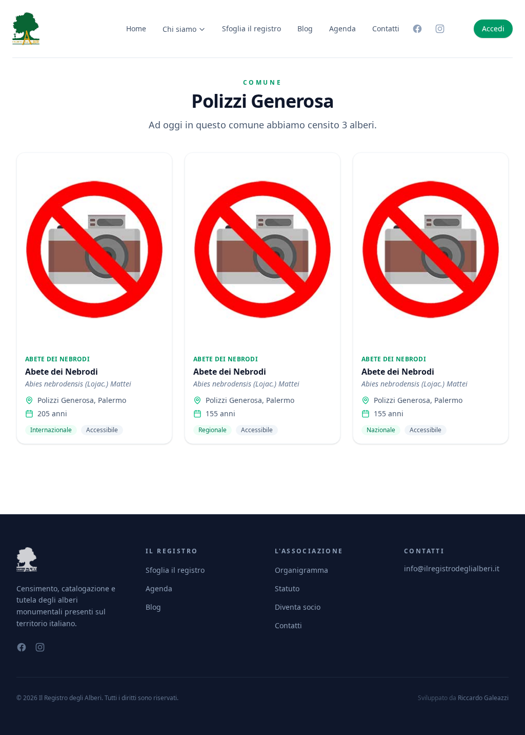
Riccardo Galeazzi (483, 697)
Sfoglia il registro (251, 28)
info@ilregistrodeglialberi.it (451, 568)
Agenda (342, 28)
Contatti (385, 28)
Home (136, 28)
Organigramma (301, 570)
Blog (305, 28)
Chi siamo (179, 29)
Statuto (287, 588)
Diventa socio (297, 607)
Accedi (493, 28)
